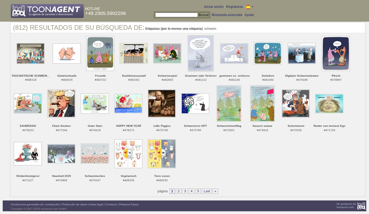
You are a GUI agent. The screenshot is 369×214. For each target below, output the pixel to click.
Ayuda (249, 15)
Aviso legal (96, 204)
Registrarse (234, 7)
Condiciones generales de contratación (35, 204)
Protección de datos (74, 204)
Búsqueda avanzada (227, 15)
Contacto (111, 204)
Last (207, 191)
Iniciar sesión (214, 7)
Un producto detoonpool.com (346, 205)
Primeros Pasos (129, 204)
